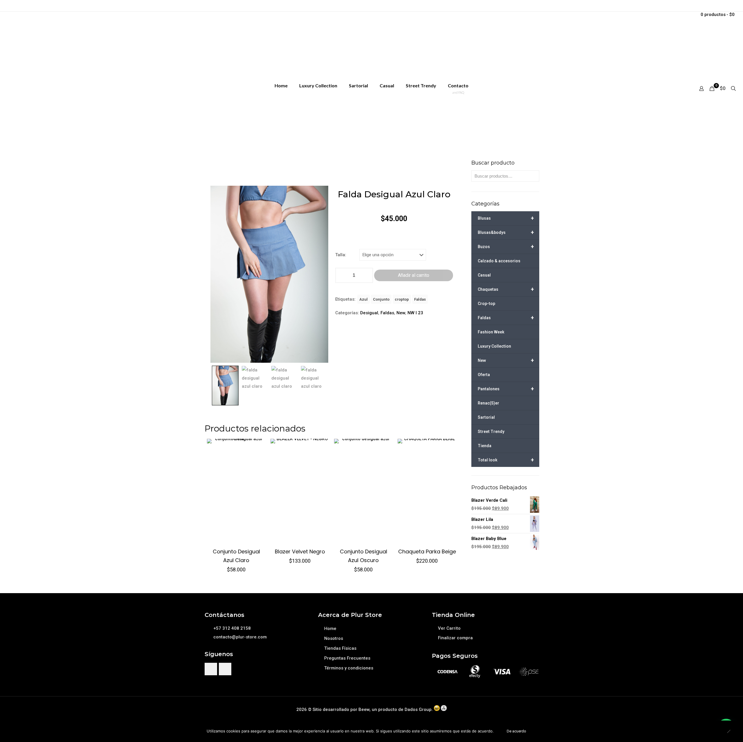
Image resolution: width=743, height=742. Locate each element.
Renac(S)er (488, 403)
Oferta (484, 374)
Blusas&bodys (506, 232)
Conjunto (381, 299)
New (400, 312)
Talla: (340, 254)
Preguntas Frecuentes (347, 658)
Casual (484, 275)
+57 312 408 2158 (232, 628)
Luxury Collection (494, 346)
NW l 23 (415, 312)
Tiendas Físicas (340, 648)
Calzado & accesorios (499, 261)
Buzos (506, 246)
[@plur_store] (211, 669)
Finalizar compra (455, 637)
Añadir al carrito (413, 275)
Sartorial (486, 417)
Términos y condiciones (348, 668)
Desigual (369, 312)
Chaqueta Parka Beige (427, 551)
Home (330, 628)
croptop (402, 299)
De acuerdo (516, 731)
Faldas (420, 299)
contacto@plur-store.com (240, 637)
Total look (506, 459)
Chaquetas (506, 289)
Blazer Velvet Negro (300, 551)
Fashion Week (491, 332)
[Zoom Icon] (269, 274)
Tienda (484, 445)
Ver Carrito (449, 628)
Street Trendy (491, 431)
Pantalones (506, 388)
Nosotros (333, 638)
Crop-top (486, 303)
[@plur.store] (225, 669)
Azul (363, 299)
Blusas (506, 218)
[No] (728, 731)
